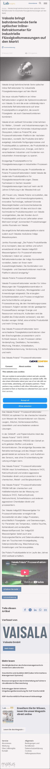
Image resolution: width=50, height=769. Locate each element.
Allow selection (25, 406)
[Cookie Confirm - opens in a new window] (38, 361)
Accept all (25, 400)
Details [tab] (41, 366)
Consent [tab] (8, 366)
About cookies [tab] (25, 366)
